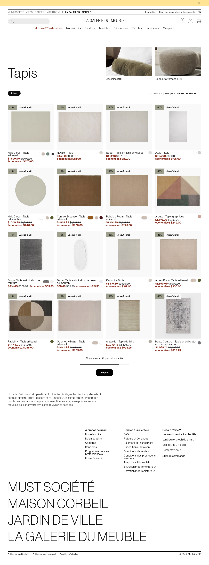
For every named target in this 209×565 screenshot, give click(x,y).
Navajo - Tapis (65, 152)
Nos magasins (93, 438)
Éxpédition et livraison (137, 447)
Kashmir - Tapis (115, 280)
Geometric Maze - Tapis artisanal (71, 343)
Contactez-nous (172, 450)
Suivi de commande (173, 456)
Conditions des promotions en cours (140, 456)
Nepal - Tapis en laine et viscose (125, 152)
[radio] (37, 154)
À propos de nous (96, 430)
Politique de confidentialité (18, 554)
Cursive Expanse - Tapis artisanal (71, 218)
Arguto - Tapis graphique (169, 216)
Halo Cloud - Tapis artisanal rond (18, 218)
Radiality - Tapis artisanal (22, 341)
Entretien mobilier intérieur (139, 471)
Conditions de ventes (136, 451)
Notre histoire (93, 434)
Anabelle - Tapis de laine (120, 341)
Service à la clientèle (136, 430)
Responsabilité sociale (137, 462)
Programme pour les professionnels (97, 452)
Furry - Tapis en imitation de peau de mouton (76, 282)
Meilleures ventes (186, 93)
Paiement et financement (138, 442)
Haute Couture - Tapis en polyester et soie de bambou (175, 343)
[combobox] (29, 22)
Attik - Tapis (162, 152)
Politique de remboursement (44, 554)
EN (199, 12)
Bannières (91, 447)
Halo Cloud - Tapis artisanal (18, 154)
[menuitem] (73, 28)
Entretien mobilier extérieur (140, 466)
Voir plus (104, 372)
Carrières (90, 442)
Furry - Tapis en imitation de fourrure (24, 282)
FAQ (126, 434)
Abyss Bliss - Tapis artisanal (171, 280)
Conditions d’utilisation (69, 554)
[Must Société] (105, 20)
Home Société (93, 458)
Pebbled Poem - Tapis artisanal (119, 218)
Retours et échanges (136, 438)
